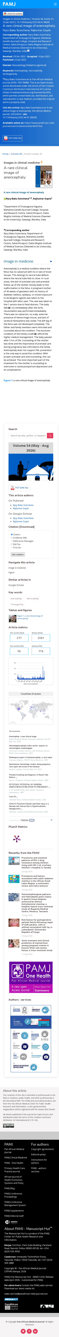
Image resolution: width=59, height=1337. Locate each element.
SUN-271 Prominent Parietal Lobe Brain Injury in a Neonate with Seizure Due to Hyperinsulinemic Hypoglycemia (29, 806)
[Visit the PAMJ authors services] (30, 1038)
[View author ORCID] (5, 198)
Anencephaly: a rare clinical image (22, 736)
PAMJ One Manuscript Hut (17, 1277)
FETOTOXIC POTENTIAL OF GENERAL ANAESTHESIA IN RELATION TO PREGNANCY (28, 785)
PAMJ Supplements (14, 1210)
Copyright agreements (42, 1149)
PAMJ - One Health (13, 1163)
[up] (51, 261)
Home (5, 153)
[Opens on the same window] (8, 1126)
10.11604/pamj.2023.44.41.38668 (33, 22)
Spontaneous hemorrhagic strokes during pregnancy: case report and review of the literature (30, 765)
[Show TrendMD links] (51, 820)
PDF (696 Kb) (15, 138)
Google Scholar (16, 585)
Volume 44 (16, 153)
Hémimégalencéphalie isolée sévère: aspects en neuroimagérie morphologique (28, 747)
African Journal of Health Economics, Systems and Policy (13, 1179)
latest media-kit (26, 1288)
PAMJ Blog (9, 1188)
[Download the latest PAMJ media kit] (11, 1299)
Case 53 (12, 797)
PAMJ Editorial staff (13, 1216)
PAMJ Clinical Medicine (15, 1157)
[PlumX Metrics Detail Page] (17, 839)
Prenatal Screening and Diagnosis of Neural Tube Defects (28, 776)
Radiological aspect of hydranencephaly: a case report (30, 757)
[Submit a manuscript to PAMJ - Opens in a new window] (31, 467)
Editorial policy (38, 1154)
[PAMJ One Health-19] (31, 977)
